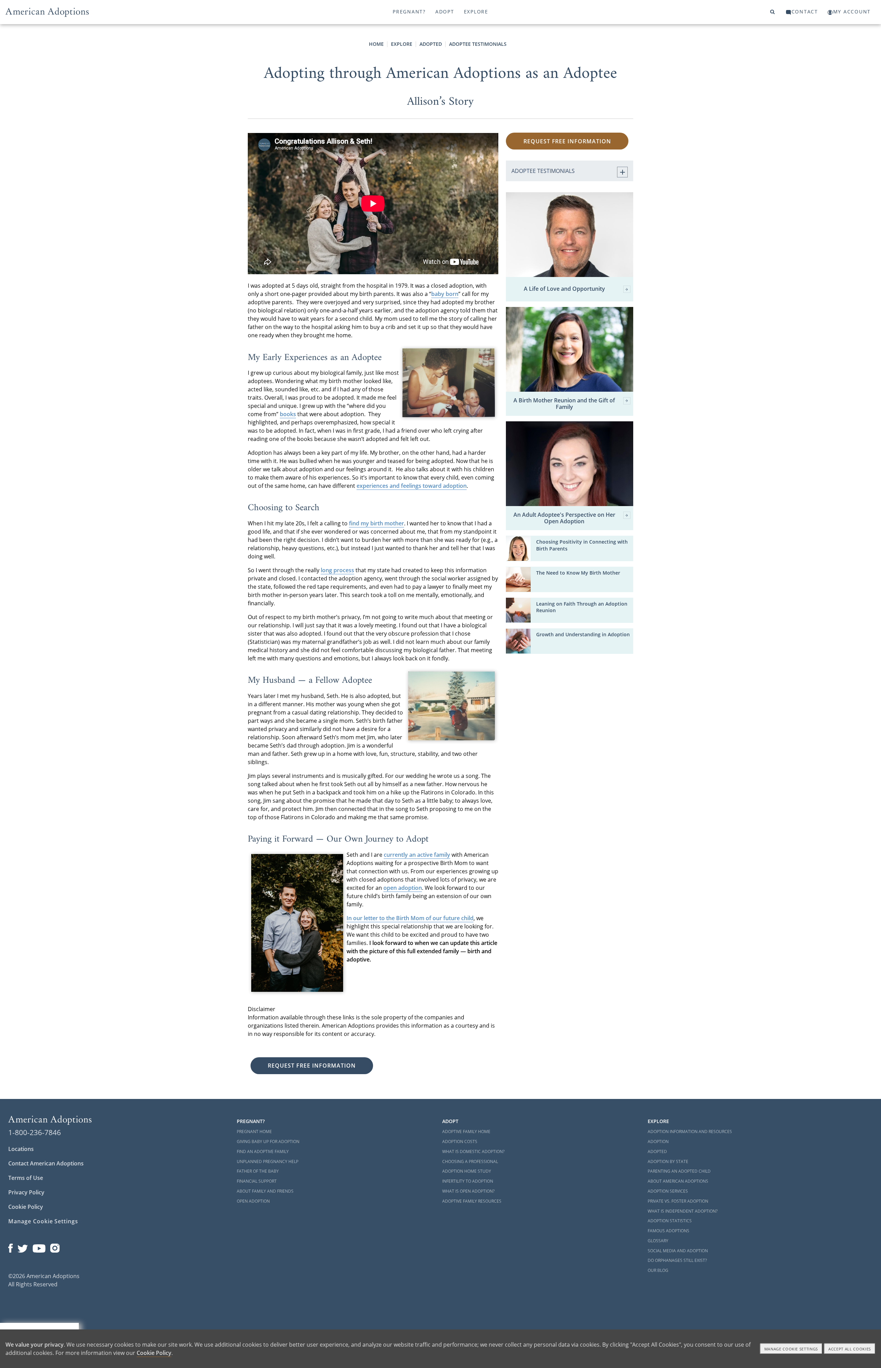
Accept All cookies (849, 1348)
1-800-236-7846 (34, 1132)
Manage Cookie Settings (43, 1221)
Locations (21, 1149)
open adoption (402, 888)
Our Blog (658, 1270)
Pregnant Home (254, 1131)
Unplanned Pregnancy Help (267, 1161)
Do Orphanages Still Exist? (677, 1260)
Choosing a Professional (470, 1161)
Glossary (658, 1241)
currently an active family (417, 854)
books (288, 414)
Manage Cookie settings (791, 1348)
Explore (476, 11)
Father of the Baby (258, 1171)
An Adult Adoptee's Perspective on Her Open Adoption (564, 518)
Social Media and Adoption (678, 1251)
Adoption (658, 1141)
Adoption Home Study (466, 1171)
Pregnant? (409, 11)
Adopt (444, 11)
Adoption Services (668, 1191)
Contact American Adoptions (46, 1163)
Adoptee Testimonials (478, 44)
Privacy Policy (26, 1192)
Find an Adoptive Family (263, 1151)
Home (376, 44)
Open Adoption (253, 1201)
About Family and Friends (265, 1191)
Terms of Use (25, 1178)
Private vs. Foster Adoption (678, 1201)
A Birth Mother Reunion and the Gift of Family (564, 403)
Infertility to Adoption (467, 1181)
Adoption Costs (459, 1141)
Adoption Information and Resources (690, 1131)
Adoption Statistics (670, 1221)
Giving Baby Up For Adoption (268, 1141)
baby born (444, 294)
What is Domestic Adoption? (473, 1151)
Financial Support (257, 1181)
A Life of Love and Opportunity (564, 289)
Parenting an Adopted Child (679, 1171)
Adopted (431, 44)
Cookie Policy (25, 1207)
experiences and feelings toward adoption (412, 486)
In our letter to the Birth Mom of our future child (410, 918)
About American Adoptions (678, 1181)
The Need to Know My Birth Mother (578, 573)
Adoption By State (668, 1161)
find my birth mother (376, 523)
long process (337, 570)
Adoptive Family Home (466, 1131)
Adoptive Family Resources (471, 1201)
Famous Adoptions (668, 1231)
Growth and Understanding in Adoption (583, 634)
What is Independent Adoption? (683, 1211)
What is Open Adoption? (468, 1191)
